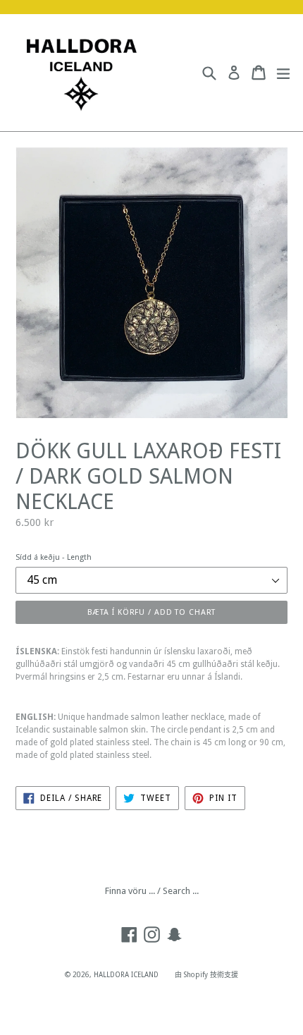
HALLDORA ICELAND (126, 975)
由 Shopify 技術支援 (206, 975)
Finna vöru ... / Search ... (152, 891)
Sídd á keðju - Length (54, 557)
